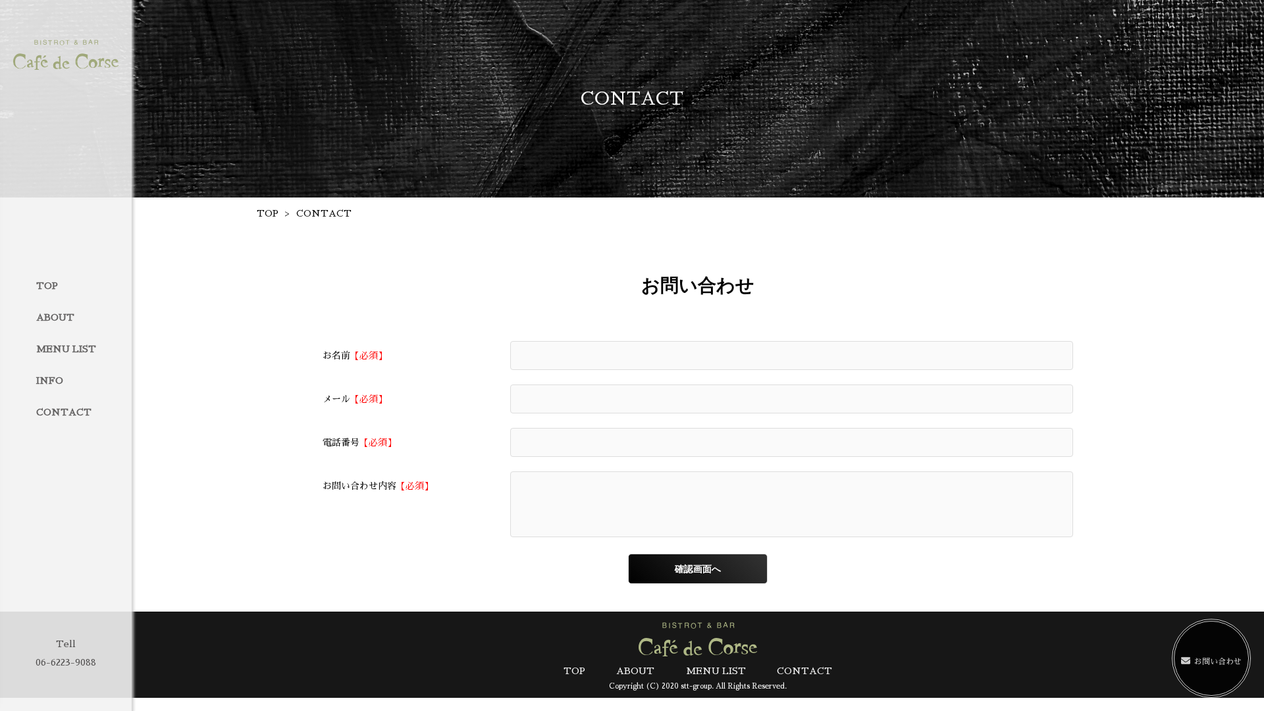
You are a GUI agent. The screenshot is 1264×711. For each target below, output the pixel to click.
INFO (49, 380)
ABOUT (55, 317)
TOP (47, 285)
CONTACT (64, 412)
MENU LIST (66, 349)
